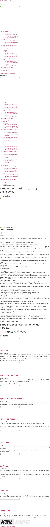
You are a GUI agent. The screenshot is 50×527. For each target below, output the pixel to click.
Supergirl (4, 490)
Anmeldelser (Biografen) (11, 33)
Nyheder (5, 50)
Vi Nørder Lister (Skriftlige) (12, 42)
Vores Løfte (5, 511)
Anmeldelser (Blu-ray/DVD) (11, 36)
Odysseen (4, 442)
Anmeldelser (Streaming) (11, 34)
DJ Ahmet (4, 466)
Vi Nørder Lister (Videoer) (11, 40)
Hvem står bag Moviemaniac (10, 45)
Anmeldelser (6, 31)
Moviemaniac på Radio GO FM (10, 37)
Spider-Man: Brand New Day (12, 398)
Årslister (7, 44)
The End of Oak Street (9, 375)
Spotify (7, 48)
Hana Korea (5, 350)
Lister (4, 39)
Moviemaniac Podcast (8, 47)
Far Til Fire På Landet (9, 419)
